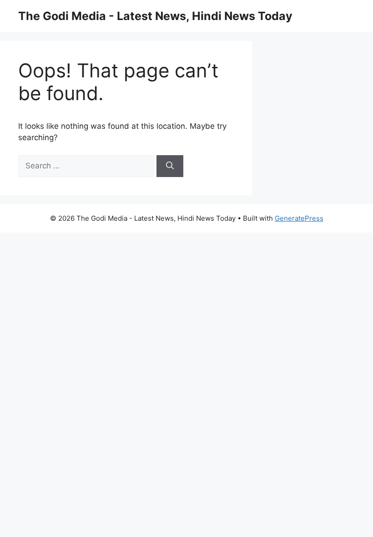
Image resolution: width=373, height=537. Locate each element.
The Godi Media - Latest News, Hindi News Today (155, 16)
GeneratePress (299, 218)
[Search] (169, 166)
